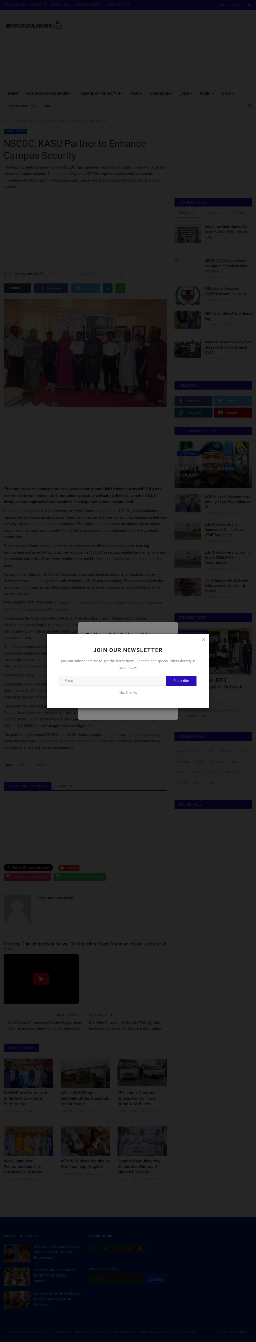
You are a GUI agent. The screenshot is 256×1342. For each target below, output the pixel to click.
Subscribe (181, 680)
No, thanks (128, 692)
